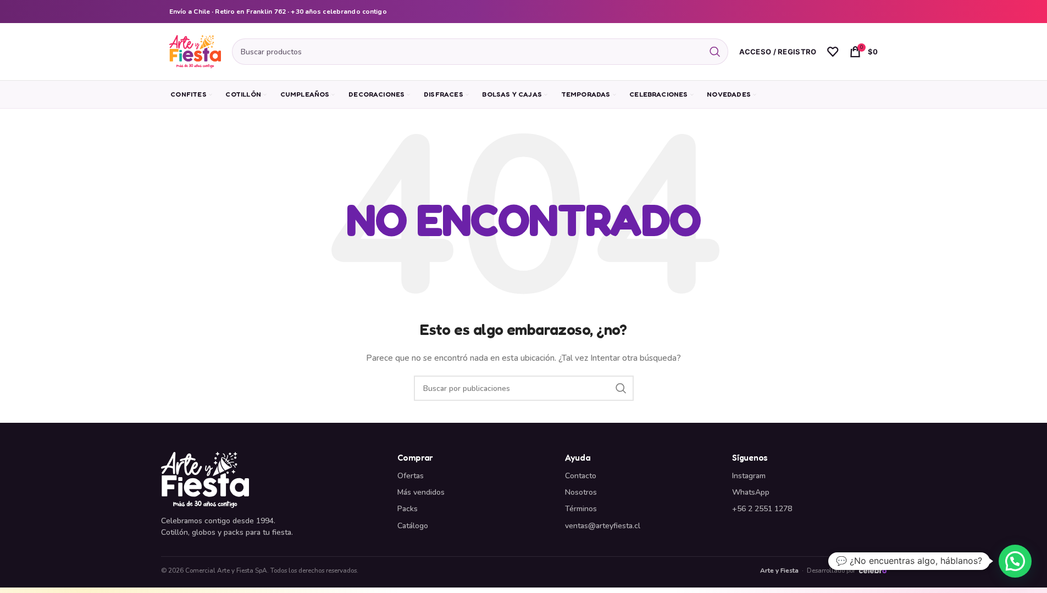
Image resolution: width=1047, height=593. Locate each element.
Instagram (749, 476)
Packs (407, 509)
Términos (581, 509)
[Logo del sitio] (195, 51)
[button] (1015, 561)
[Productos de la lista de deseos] (833, 52)
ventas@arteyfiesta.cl (602, 526)
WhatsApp (750, 492)
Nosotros (581, 492)
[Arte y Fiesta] (272, 480)
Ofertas (410, 476)
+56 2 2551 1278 (762, 509)
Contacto (580, 476)
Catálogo (412, 526)
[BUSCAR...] (715, 51)
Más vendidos (421, 492)
